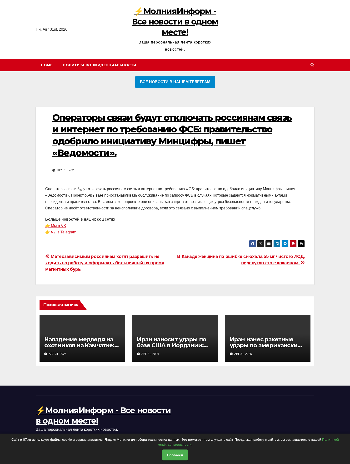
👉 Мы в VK (55, 226)
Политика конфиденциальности (99, 65)
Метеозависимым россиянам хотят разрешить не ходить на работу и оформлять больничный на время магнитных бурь (104, 263)
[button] (312, 65)
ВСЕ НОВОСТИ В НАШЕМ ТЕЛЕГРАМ (175, 82)
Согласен (175, 455)
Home (46, 65)
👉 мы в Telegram (60, 232)
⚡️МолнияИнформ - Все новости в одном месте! (175, 21)
